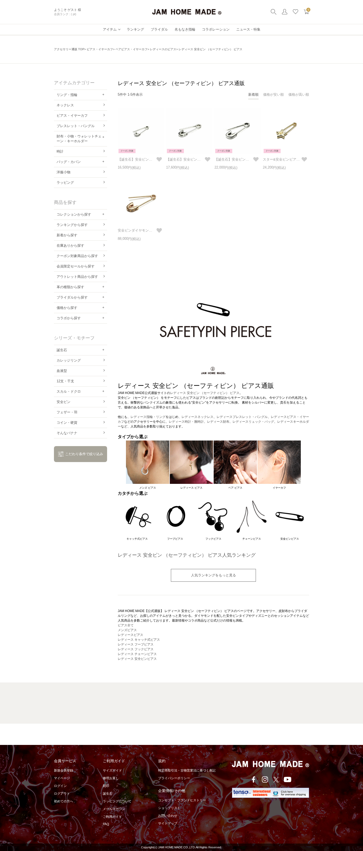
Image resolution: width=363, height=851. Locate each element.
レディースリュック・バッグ (253, 422)
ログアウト (62, 793)
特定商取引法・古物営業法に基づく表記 (187, 770)
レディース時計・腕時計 (186, 422)
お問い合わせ (167, 816)
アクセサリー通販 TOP (69, 49)
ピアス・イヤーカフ (100, 49)
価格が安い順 (273, 95)
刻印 (106, 786)
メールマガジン (114, 809)
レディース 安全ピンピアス (137, 659)
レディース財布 (218, 422)
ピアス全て (126, 625)
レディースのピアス (163, 49)
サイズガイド (112, 770)
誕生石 (107, 793)
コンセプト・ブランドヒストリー (182, 800)
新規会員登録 (63, 770)
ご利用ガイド (112, 817)
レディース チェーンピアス (137, 654)
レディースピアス (130, 635)
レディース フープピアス (136, 644)
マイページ (62, 778)
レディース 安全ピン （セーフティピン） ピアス (204, 393)
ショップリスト (169, 808)
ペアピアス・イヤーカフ (131, 49)
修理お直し (111, 778)
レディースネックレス (197, 417)
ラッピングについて (117, 801)
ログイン (60, 786)
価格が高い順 (298, 95)
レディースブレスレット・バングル (242, 417)
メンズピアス (127, 630)
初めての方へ (63, 801)
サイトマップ (167, 823)
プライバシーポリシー (174, 778)
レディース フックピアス (136, 649)
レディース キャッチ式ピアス (139, 640)
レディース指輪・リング (148, 417)
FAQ (106, 824)
